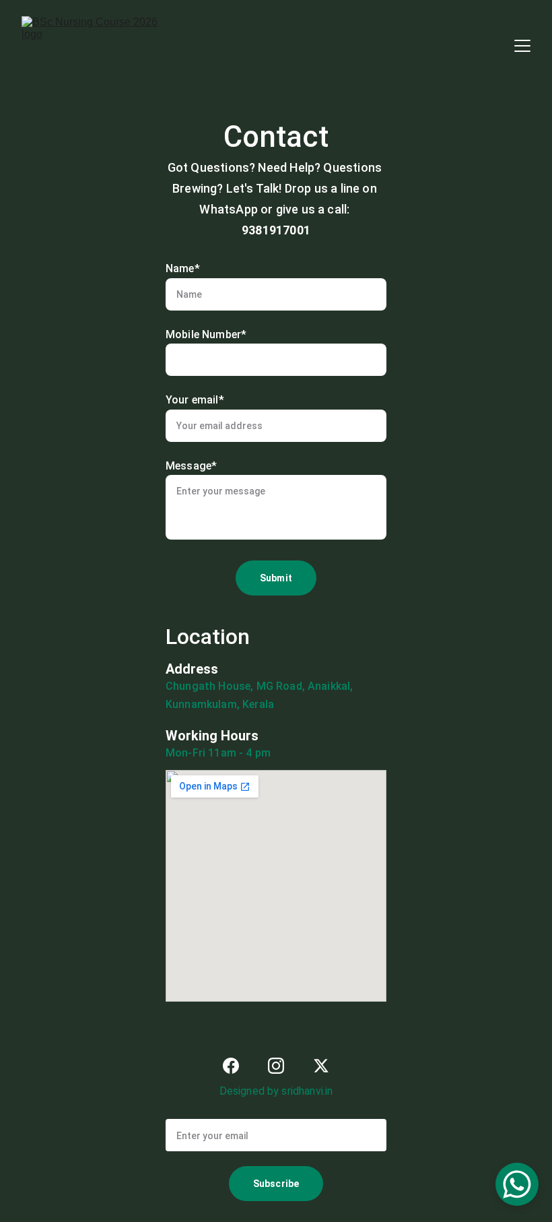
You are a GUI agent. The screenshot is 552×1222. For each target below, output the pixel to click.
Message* (191, 465)
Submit (276, 578)
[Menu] (522, 46)
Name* (183, 268)
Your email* (195, 399)
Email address (201, 1109)
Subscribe (276, 1183)
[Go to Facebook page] (231, 1066)
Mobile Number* (206, 334)
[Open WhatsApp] (517, 1184)
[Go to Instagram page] (276, 1066)
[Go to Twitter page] (321, 1066)
